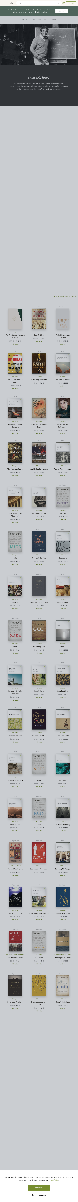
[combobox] (36, 3)
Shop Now (62, 11)
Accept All (39, 1188)
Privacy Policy (53, 1180)
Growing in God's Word (44, 10)
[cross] (73, 11)
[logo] (11, 3)
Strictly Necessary (39, 1195)
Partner (71, 3)
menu (5, 3)
